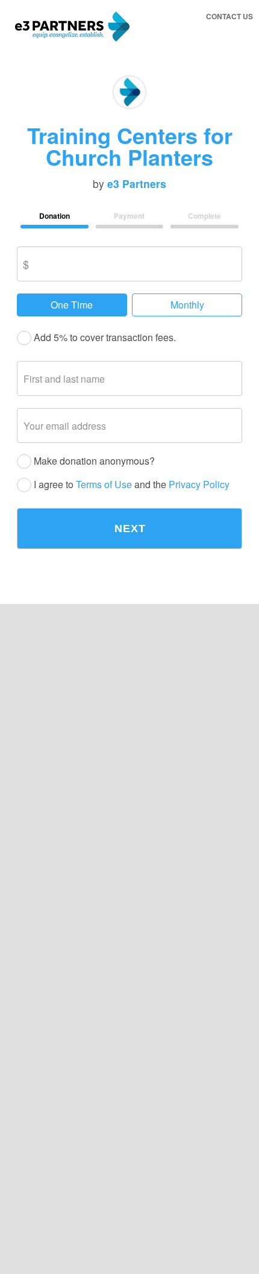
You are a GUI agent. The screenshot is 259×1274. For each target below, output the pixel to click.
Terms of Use (104, 485)
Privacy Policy (199, 485)
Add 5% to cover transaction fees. (103, 337)
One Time (72, 305)
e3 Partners (136, 183)
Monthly (187, 305)
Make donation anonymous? (93, 461)
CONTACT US (229, 16)
